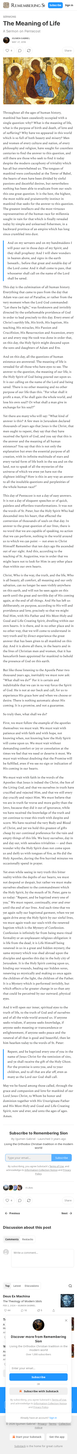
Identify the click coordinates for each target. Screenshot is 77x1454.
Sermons (9, 16)
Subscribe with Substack (41, 1391)
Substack (20, 1446)
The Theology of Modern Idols (22, 1301)
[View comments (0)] (20, 50)
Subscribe (55, 5)
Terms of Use (59, 1399)
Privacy (42, 1424)
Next (64, 1213)
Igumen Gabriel (21, 38)
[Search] (70, 1286)
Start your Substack (28, 1437)
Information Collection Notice (50, 1403)
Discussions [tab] (32, 1286)
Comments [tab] (12, 1239)
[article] (38, 1303)
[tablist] (19, 1239)
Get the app (56, 1437)
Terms (52, 1424)
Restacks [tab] (27, 1239)
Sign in (69, 5)
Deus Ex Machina (16, 1296)
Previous (14, 1213)
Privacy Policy (40, 1407)
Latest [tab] (17, 1286)
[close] (66, 1320)
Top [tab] (7, 1286)
